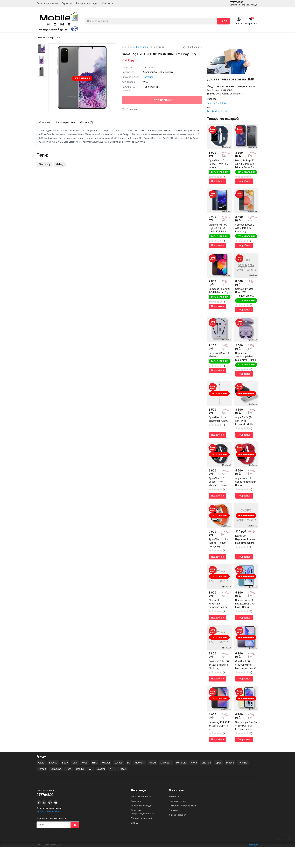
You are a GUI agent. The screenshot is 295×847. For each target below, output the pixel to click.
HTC (94, 762)
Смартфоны (54, 37)
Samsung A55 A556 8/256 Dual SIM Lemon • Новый (246, 725)
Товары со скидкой (141, 818)
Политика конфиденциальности (142, 812)
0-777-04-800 (218, 102)
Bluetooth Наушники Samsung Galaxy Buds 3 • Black (218, 604)
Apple (41, 762)
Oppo (218, 762)
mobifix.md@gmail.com (49, 811)
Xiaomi (101, 769)
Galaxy (60, 164)
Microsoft (165, 762)
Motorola (181, 762)
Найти (223, 21)
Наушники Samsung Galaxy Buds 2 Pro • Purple (245, 356)
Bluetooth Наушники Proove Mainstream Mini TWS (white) (245, 540)
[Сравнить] (226, 135)
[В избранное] (226, 129)
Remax (42, 769)
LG (128, 762)
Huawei (106, 762)
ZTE (112, 769)
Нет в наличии (161, 100)
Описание (45, 122)
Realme (243, 762)
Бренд (134, 822)
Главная (41, 37)
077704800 (244, 3)
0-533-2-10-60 (219, 111)
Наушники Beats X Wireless (219, 355)
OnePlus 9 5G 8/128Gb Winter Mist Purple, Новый (245, 665)
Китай (122, 769)
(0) (224, 176)
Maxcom (139, 762)
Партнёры (174, 810)
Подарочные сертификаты (183, 805)
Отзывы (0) (86, 122)
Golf (75, 762)
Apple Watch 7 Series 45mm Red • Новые (245, 482)
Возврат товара (177, 801)
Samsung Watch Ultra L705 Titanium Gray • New (244, 292)
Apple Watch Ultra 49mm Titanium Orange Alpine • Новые (218, 543)
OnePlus (206, 762)
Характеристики (65, 122)
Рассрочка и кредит (87, 3)
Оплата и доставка (47, 3)
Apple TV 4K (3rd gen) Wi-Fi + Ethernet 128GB (244, 421)
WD (91, 769)
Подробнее (217, 181)
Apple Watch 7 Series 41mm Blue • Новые (219, 164)
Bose (65, 762)
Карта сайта (253, 845)
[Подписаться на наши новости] (75, 825)
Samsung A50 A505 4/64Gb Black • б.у (219, 291)
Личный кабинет (177, 815)
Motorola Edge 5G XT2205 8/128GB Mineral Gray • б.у (245, 164)
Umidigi (80, 769)
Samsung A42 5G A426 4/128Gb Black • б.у (244, 228)
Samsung (148, 77)
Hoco (84, 762)
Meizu (152, 762)
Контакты (107, 3)
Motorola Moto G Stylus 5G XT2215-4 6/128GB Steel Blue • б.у (219, 228)
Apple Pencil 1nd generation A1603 (218, 419)
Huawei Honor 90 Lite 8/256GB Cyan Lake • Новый (245, 603)
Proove (230, 762)
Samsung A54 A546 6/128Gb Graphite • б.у (219, 725)
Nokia (194, 762)
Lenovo (118, 762)
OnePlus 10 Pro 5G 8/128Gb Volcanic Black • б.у (219, 665)
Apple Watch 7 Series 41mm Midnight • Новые (218, 482)
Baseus (53, 762)
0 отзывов (142, 47)
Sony (68, 769)
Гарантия (67, 3)
